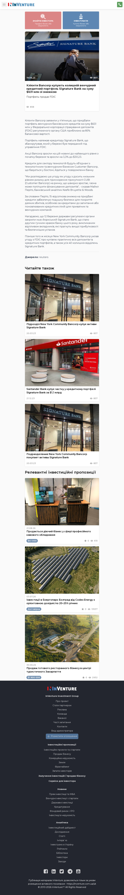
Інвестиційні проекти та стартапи (62, 749)
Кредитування (62, 806)
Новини (62, 789)
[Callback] (119, 4)
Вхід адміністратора (62, 730)
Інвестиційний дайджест (62, 827)
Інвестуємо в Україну (62, 844)
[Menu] (4, 4)
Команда (62, 713)
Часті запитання (62, 722)
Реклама (62, 709)
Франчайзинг (62, 766)
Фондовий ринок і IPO (62, 811)
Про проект (62, 701)
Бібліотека (62, 853)
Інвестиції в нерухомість (62, 815)
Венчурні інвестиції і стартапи (62, 798)
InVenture (62, 696)
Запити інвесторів (62, 771)
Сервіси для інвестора (62, 781)
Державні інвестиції (62, 802)
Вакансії (62, 718)
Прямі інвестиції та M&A (62, 794)
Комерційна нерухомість (62, 758)
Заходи (62, 861)
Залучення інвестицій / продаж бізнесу (62, 776)
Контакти (62, 726)
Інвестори (62, 857)
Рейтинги (62, 848)
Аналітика (62, 822)
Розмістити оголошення (64, 736)
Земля (62, 762)
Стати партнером (62, 705)
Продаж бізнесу (62, 754)
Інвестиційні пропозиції (62, 744)
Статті (62, 836)
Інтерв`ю (62, 840)
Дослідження (62, 832)
